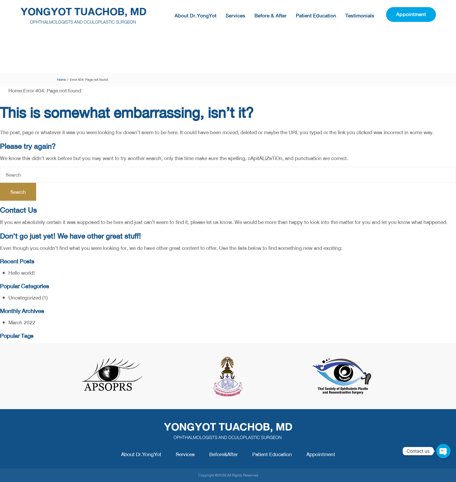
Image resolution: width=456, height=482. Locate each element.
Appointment (320, 454)
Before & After (270, 15)
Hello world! (21, 273)
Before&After (223, 454)
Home (61, 80)
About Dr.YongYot (195, 15)
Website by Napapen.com (378, 475)
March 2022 (21, 322)
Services (235, 15)
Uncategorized (24, 297)
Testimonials (359, 15)
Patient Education (316, 15)
